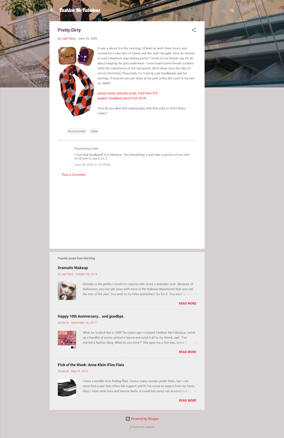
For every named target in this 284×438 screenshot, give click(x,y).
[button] (193, 30)
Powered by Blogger (144, 419)
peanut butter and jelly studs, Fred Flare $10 (128, 93)
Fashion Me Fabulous (79, 10)
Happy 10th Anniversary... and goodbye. (91, 316)
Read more (187, 303)
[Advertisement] (221, 83)
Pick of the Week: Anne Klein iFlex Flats (91, 365)
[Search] (232, 11)
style (94, 131)
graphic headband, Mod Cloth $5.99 (122, 98)
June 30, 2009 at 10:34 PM (92, 165)
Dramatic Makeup (73, 268)
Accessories (76, 131)
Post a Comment (73, 175)
